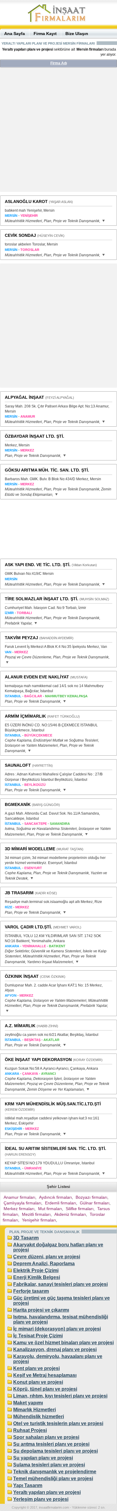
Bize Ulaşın (76, 33)
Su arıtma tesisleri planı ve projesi (51, 1444)
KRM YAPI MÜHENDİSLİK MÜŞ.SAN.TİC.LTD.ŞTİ (53, 1103)
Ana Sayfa (14, 33)
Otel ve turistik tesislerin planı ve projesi (58, 1423)
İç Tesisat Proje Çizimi (38, 1335)
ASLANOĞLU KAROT (26, 201)
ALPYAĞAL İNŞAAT (24, 397)
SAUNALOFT (18, 765)
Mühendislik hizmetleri (38, 1416)
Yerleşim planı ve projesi (40, 1499)
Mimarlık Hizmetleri (34, 1409)
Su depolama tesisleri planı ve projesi (55, 1451)
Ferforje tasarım (31, 1291)
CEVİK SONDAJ (20, 235)
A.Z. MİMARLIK (20, 1025)
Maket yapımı (28, 1402)
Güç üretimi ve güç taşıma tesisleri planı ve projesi (61, 1300)
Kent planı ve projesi (36, 1368)
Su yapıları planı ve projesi (43, 1457)
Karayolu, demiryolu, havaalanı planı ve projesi (57, 1359)
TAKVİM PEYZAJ (21, 637)
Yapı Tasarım (27, 1485)
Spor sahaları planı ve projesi (46, 1437)
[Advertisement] (58, 132)
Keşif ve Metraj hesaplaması (44, 1375)
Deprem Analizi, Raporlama (44, 1263)
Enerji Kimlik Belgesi (36, 1277)
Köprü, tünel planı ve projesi (45, 1389)
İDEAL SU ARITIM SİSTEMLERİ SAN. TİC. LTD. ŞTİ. (55, 1148)
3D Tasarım (26, 1237)
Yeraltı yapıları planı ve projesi (47, 1492)
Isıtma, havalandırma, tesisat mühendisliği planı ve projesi (60, 1319)
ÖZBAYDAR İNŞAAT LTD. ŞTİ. (34, 436)
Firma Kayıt (45, 33)
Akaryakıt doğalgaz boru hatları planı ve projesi (58, 1247)
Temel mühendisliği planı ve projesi (53, 1478)
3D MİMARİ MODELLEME (30, 848)
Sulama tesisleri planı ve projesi (49, 1464)
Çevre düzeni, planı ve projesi (46, 1256)
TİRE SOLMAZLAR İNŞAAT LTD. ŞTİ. (41, 598)
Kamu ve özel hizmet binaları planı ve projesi (63, 1342)
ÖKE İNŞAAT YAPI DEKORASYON (38, 1059)
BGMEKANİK (18, 804)
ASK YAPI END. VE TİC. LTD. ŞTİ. (37, 564)
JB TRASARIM (19, 892)
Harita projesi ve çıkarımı (41, 1310)
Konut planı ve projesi (38, 1382)
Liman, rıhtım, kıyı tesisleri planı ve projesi (60, 1395)
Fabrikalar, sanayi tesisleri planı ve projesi (60, 1284)
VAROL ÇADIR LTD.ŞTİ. (28, 927)
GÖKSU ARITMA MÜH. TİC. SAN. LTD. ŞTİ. (47, 470)
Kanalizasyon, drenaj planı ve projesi (55, 1349)
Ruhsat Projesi (30, 1430)
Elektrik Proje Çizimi (35, 1270)
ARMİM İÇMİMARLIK (25, 716)
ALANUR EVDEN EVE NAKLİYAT (37, 677)
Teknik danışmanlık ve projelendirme (54, 1471)
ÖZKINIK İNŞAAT (22, 976)
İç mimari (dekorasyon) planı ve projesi (57, 1328)
